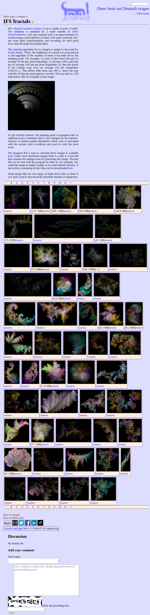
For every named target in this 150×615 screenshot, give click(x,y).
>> (70, 182)
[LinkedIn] (34, 524)
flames (19, 52)
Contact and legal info (16, 528)
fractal (11, 52)
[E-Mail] (15, 524)
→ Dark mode (141, 13)
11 (65, 182)
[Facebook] (28, 524)
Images (22, 16)
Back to (11, 514)
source (7, 211)
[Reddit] (40, 524)
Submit (11, 613)
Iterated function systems (27, 28)
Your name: (14, 556)
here (10, 156)
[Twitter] (22, 524)
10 (59, 182)
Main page (9, 16)
